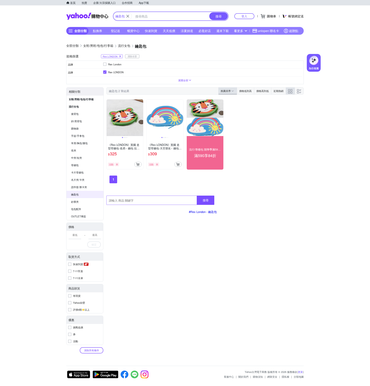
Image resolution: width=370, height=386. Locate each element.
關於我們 (243, 376)
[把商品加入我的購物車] (138, 164)
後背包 (75, 114)
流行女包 (74, 106)
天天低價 (169, 31)
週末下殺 (222, 31)
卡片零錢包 (77, 172)
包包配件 (76, 209)
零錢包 (75, 165)
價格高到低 (262, 91)
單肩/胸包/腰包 (79, 143)
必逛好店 (204, 31)
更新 (300, 372)
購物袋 (75, 128)
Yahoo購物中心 (87, 16)
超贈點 (293, 31)
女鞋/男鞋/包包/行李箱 (81, 99)
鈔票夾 (75, 202)
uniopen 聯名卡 (268, 31)
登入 (244, 16)
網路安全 (272, 376)
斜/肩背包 (76, 121)
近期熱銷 (278, 91)
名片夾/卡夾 (77, 180)
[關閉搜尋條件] (127, 16)
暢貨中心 (133, 31)
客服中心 (229, 376)
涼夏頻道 (187, 31)
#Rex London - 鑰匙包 (203, 212)
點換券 (97, 31)
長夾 (73, 150)
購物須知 (258, 376)
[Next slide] (140, 118)
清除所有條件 (91, 350)
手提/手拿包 (77, 136)
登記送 (115, 31)
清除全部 (132, 56)
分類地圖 (299, 376)
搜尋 (206, 200)
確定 (94, 244)
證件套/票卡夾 (79, 187)
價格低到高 (245, 91)
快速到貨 (151, 31)
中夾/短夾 (76, 158)
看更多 (238, 31)
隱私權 (285, 376)
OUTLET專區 (78, 216)
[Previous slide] (109, 118)
